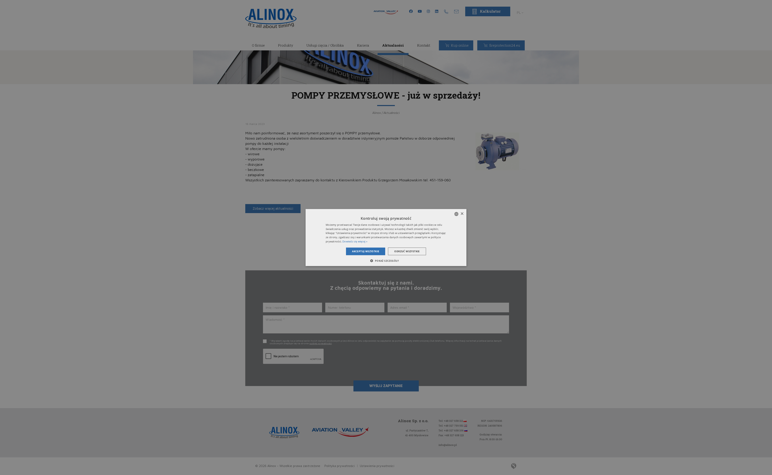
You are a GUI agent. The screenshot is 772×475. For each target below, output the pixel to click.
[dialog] (386, 237)
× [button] (461, 213)
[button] (386, 260)
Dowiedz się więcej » (354, 241)
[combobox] (456, 214)
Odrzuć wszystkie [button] (407, 251)
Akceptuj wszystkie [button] (365, 251)
